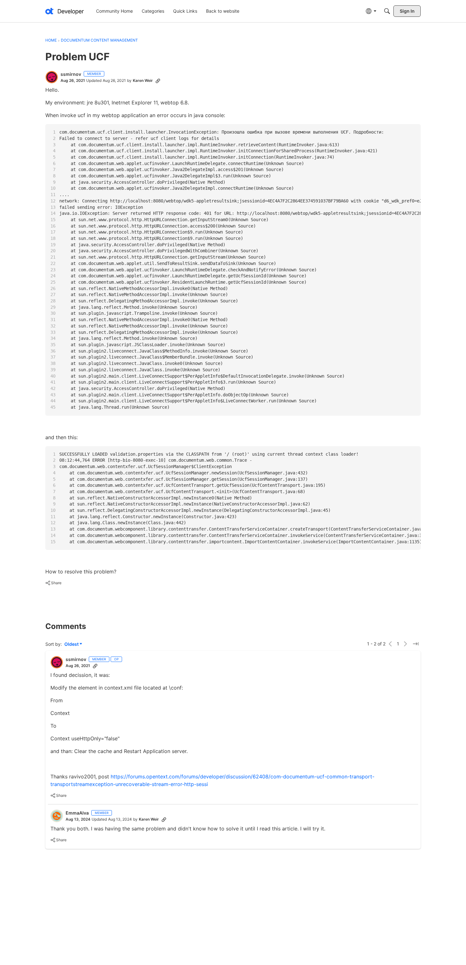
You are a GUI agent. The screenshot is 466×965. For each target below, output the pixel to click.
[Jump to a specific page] (416, 644)
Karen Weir (143, 80)
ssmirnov (71, 74)
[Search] (387, 11)
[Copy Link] (158, 80)
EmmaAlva (77, 813)
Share (53, 583)
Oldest (72, 644)
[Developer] (64, 11)
